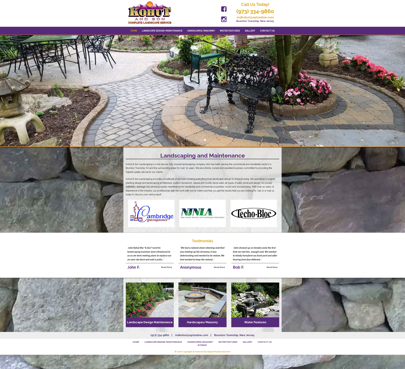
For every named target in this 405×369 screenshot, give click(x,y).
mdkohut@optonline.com (255, 17)
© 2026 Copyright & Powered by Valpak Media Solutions (203, 352)
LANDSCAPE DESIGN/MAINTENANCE (162, 30)
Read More (166, 267)
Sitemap (202, 345)
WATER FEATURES (230, 30)
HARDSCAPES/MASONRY (201, 30)
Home (134, 30)
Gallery (250, 30)
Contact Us (267, 30)
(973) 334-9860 (255, 11)
